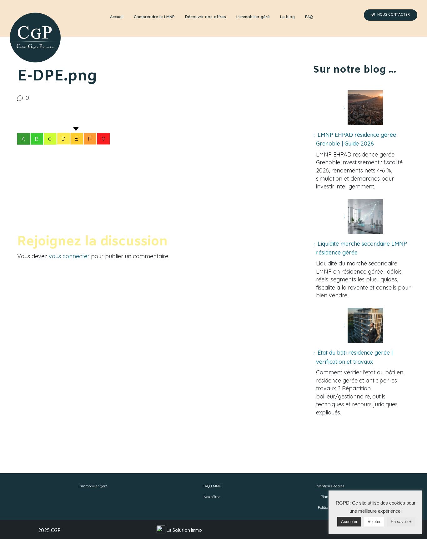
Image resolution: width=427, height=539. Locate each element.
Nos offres (211, 496)
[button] (390, 15)
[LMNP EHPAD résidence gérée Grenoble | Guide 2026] (363, 107)
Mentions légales (330, 486)
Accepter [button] (349, 521)
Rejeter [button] (374, 521)
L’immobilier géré (93, 486)
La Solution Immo (184, 530)
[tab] (116, 16)
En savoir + (401, 521)
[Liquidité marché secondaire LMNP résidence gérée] (363, 216)
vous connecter (69, 256)
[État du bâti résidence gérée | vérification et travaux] (363, 325)
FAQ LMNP (212, 486)
